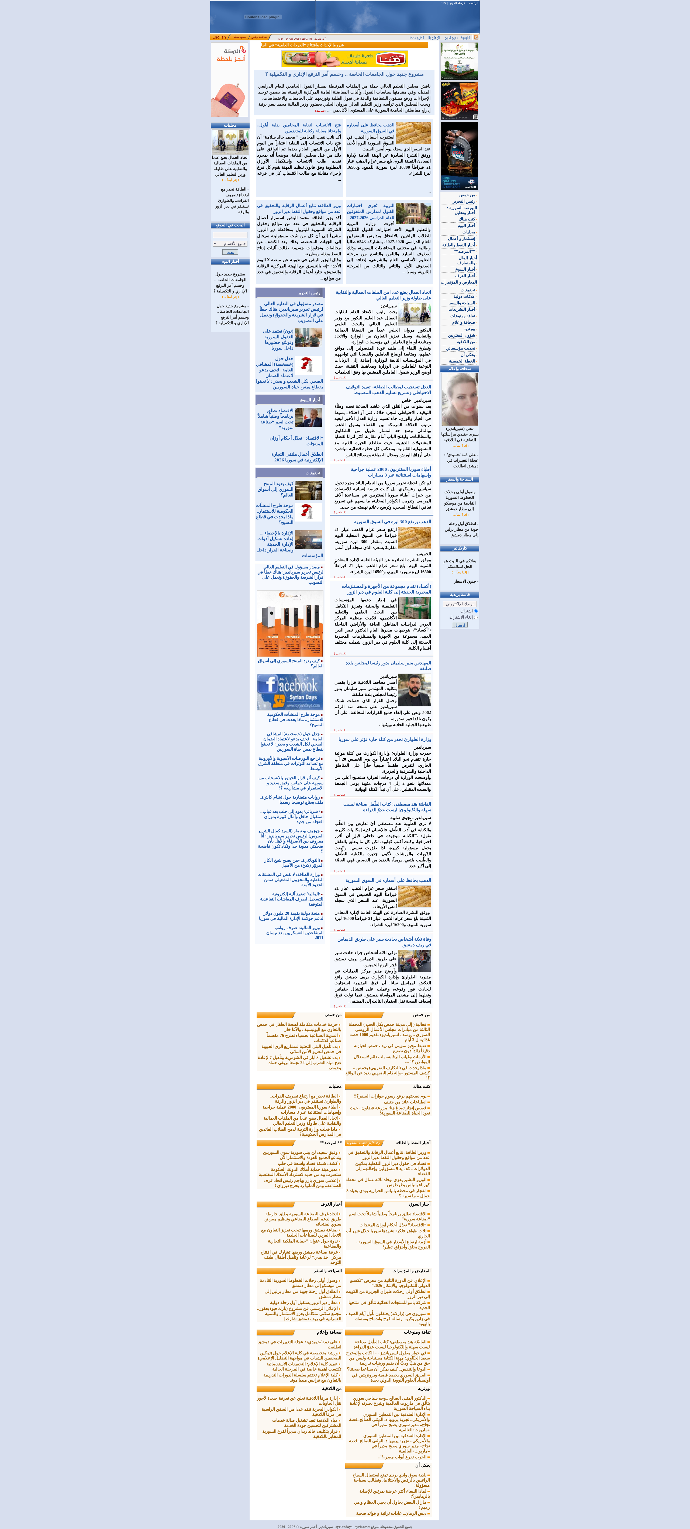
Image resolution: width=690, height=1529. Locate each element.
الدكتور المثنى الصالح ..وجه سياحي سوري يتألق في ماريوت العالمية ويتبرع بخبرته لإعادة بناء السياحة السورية (390, 1403)
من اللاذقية (332, 1388)
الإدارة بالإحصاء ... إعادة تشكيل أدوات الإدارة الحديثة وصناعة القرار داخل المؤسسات (290, 544)
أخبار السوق (310, 400)
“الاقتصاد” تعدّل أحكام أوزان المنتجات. (392, 1225)
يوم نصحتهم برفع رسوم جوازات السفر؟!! (390, 1096)
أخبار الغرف (331, 1204)
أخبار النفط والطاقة (413, 1142)
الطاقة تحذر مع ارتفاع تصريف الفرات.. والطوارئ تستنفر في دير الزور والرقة (232, 200)
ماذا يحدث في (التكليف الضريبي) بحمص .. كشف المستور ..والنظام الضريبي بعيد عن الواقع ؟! (388, 1072)
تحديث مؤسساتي (461, 348)
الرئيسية (473, 3)
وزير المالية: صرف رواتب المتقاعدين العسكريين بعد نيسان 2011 (294, 932)
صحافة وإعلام (329, 1332)
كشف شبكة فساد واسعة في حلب (308, 1163)
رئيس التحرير (309, 293)
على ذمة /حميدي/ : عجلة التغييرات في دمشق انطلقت (461, 460)
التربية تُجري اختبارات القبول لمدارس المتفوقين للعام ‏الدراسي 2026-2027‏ (370, 211)
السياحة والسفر (328, 1270)
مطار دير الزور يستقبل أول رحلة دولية (304, 1302)
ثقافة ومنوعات (417, 1332)
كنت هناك (421, 1086)
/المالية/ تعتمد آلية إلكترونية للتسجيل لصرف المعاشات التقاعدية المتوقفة (291, 899)
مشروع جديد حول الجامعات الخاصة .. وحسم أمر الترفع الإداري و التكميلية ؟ (344, 74)
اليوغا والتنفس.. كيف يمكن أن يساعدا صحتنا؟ (387, 1369)
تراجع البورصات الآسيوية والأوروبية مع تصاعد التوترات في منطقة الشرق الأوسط (290, 763)
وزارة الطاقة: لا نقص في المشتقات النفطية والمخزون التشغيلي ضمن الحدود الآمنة (290, 879)
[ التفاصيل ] (340, 377)
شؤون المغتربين (462, 335)
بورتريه (424, 1388)
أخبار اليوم (467, 225)
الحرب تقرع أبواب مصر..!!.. (402, 1457)
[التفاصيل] (320, 110)
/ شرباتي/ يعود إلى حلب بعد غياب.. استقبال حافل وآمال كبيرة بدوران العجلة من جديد (291, 816)
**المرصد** (331, 1142)
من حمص (421, 1014)
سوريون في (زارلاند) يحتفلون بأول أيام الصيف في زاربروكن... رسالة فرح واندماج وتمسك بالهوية (388, 1318)
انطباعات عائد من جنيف (405, 1102)
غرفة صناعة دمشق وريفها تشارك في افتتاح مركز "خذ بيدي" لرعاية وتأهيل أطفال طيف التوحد (301, 1257)
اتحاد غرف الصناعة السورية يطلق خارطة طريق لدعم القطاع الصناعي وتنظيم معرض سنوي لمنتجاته (302, 1219)
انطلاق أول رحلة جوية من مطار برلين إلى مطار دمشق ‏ (461, 529)
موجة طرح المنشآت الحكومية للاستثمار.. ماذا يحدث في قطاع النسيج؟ (295, 719)
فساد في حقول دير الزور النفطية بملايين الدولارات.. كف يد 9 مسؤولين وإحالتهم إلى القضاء (392, 1168)
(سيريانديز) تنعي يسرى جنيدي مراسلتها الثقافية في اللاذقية (460, 434)
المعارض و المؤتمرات (411, 1270)
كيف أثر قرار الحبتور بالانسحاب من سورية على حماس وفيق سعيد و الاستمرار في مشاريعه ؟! (290, 782)
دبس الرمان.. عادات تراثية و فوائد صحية (391, 1513)
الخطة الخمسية (462, 361)
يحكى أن (422, 1465)
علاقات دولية (465, 296)
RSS (443, 3)
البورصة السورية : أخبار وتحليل (462, 210)
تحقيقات (313, 473)
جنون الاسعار (465, 581)
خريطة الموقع (457, 3)
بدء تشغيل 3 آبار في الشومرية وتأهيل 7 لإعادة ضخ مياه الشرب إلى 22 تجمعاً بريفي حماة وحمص (299, 1062)
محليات (335, 1086)
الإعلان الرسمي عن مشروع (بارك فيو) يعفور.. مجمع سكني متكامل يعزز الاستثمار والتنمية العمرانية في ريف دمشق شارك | (299, 1313)
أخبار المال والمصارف (467, 260)
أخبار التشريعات (462, 309)
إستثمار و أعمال (462, 238)
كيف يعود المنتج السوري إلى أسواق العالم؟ (276, 489)
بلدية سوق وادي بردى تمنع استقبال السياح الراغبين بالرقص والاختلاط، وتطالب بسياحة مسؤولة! (391, 1480)
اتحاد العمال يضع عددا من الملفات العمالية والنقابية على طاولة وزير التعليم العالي (230, 166)
